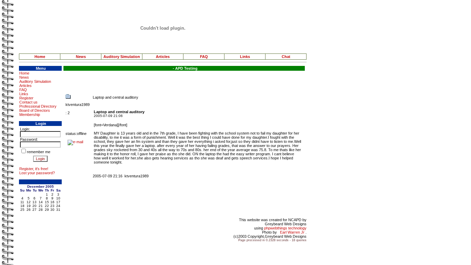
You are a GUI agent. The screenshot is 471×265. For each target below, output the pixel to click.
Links (245, 57)
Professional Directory (38, 106)
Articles (163, 57)
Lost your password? (37, 173)
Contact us (28, 102)
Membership (29, 114)
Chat (286, 57)
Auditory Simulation (121, 57)
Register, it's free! (33, 169)
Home (39, 57)
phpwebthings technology (285, 228)
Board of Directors (34, 110)
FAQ (204, 57)
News (81, 57)
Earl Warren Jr (292, 232)
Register (26, 98)
